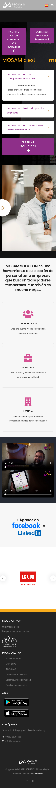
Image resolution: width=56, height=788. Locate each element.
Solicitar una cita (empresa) (42, 35)
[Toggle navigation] (52, 5)
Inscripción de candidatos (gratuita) (14, 41)
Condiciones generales (16, 685)
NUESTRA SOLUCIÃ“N (28, 144)
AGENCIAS (11, 669)
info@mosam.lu (13, 741)
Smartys (39, 773)
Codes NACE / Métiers (16, 674)
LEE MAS (28, 342)
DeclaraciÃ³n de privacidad (18, 680)
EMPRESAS (11, 664)
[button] (53, 578)
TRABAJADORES (14, 658)
